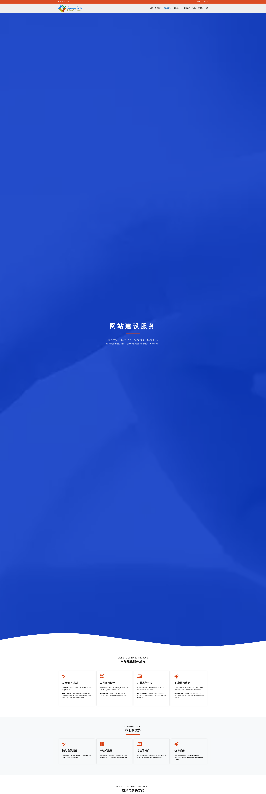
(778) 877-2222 (64, 1)
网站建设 (167, 8)
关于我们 (158, 8)
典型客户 (187, 8)
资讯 (194, 8)
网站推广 (177, 8)
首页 (151, 8)
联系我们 (201, 8)
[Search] (206, 8)
